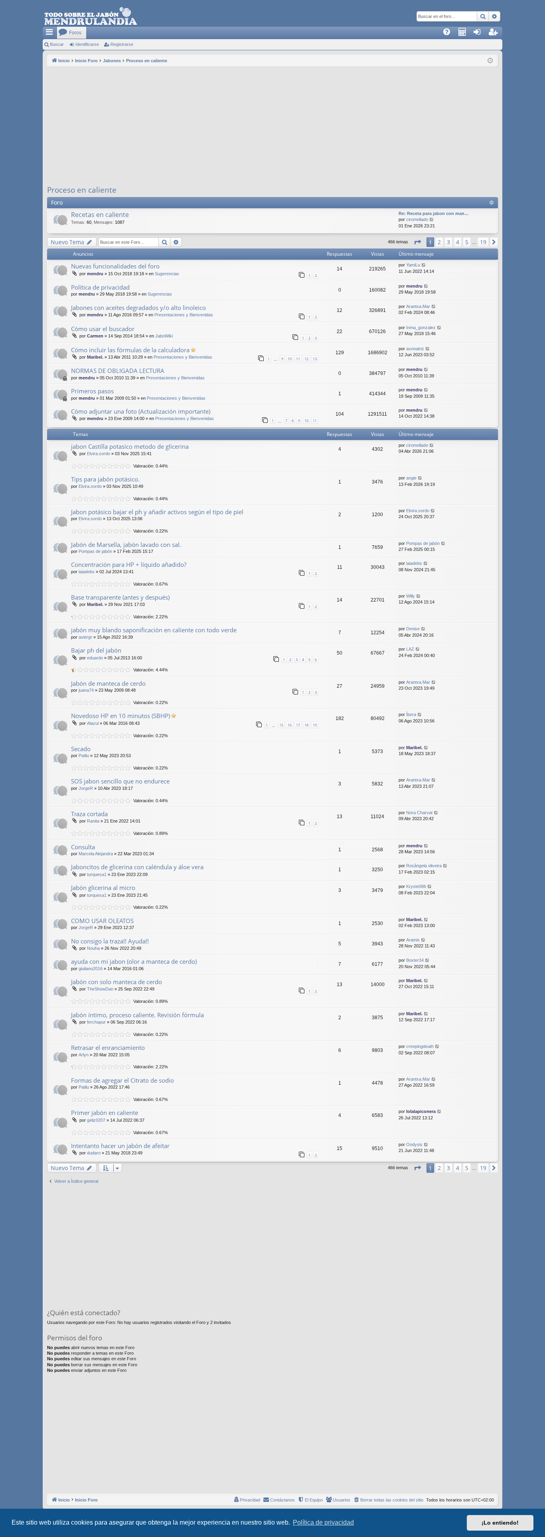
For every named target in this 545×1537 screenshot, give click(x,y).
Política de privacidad (100, 287)
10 (290, 358)
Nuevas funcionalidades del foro (115, 266)
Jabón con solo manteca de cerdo (116, 982)
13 (315, 358)
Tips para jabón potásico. (105, 479)
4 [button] (457, 242)
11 (298, 358)
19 (315, 725)
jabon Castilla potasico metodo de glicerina (130, 446)
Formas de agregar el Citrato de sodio (122, 1080)
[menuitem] (449, 33)
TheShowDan (100, 989)
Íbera (411, 714)
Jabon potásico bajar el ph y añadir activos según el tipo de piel (157, 512)
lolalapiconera (421, 1111)
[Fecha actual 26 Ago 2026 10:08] (490, 60)
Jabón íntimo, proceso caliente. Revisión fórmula (137, 1015)
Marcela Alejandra (96, 853)
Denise (413, 628)
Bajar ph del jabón (96, 650)
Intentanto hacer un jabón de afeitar (120, 1146)
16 (290, 725)
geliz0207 (96, 1120)
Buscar (57, 44)
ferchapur (96, 1022)
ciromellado (417, 219)
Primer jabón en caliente (104, 1113)
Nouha (93, 948)
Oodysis (414, 1144)
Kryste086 (416, 886)
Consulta (83, 847)
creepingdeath (420, 1046)
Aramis (413, 939)
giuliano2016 (91, 968)
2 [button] (439, 242)
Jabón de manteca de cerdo (108, 683)
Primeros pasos (92, 391)
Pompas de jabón (95, 551)
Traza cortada (89, 814)
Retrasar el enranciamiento (108, 1048)
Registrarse (122, 44)
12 (306, 358)
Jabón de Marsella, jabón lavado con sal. (126, 545)
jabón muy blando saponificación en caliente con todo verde (154, 630)
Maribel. (95, 357)
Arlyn (84, 1054)
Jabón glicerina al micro (103, 888)
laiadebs (87, 571)
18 (306, 725)
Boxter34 (415, 960)
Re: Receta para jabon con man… (434, 213)
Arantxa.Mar (418, 306)
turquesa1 (97, 874)
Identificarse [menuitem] (481, 34)
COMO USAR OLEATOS (102, 921)
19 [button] (483, 242)
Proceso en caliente (82, 190)
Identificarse (87, 44)
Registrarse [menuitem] (496, 34)
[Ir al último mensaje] (424, 265)
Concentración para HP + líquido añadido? (128, 564)
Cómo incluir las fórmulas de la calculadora (130, 350)
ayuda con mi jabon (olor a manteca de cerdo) (134, 961)
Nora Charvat (419, 812)
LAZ (410, 649)
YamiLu (413, 264)
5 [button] (466, 242)
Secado (81, 749)
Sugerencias (167, 273)
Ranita (93, 821)
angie (411, 478)
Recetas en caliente (100, 214)
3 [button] (448, 242)
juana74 (86, 690)
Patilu (84, 755)
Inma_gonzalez (421, 327)
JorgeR (86, 788)
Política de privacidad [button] (323, 1522)
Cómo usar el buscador (102, 329)
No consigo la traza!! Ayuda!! (110, 941)
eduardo (95, 657)
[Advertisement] (272, 126)
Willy (410, 596)
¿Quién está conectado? (83, 1312)
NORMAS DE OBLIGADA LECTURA (117, 371)
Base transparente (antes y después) (120, 597)
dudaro (94, 1152)
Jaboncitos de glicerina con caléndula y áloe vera (137, 867)
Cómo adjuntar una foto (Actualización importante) (140, 411)
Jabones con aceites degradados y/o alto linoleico (138, 308)
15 (281, 725)
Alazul (93, 723)
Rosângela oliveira (424, 865)
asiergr (85, 637)
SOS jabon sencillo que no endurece (120, 781)
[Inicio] (90, 16)
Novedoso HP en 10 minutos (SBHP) (120, 716)
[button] (417, 242)
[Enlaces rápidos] (49, 33)
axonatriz (415, 348)
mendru (95, 273)
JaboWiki (164, 335)
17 (298, 725)
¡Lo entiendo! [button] (500, 1522)
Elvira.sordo (98, 453)
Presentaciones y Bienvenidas (183, 314)
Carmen (95, 335)
